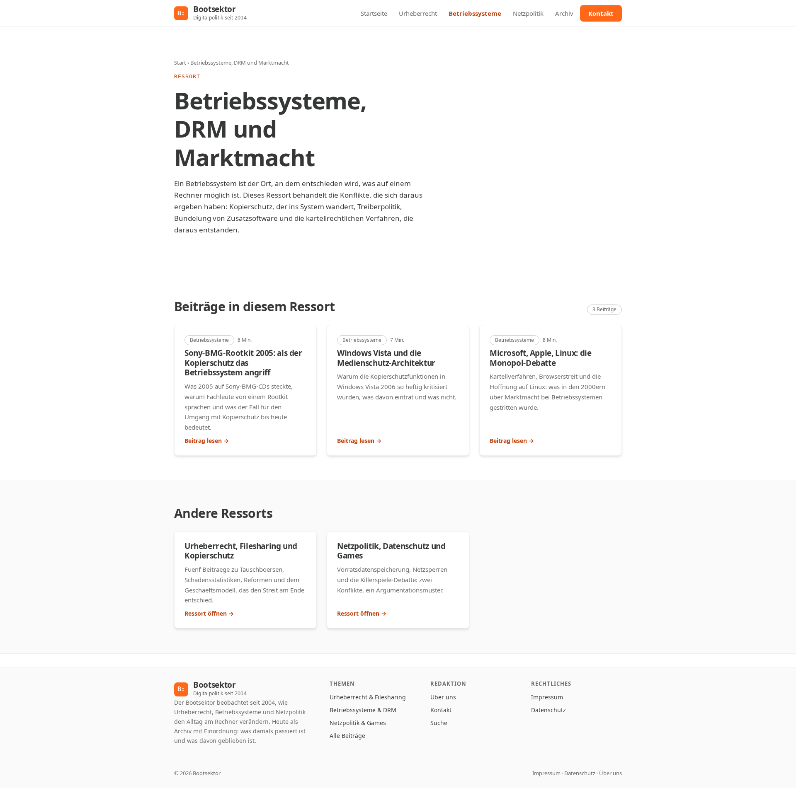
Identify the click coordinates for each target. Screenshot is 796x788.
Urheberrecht (418, 13)
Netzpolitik (528, 13)
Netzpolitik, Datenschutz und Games (391, 551)
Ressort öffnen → (209, 613)
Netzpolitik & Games (358, 723)
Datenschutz (548, 710)
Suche (438, 723)
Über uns (443, 697)
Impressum (547, 697)
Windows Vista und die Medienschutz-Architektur (386, 358)
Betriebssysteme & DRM (363, 710)
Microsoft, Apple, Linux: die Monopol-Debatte (540, 358)
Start (180, 62)
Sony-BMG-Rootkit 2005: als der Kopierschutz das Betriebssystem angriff (243, 363)
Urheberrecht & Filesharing (368, 697)
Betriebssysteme (475, 13)
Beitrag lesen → (206, 441)
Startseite (374, 13)
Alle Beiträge (347, 736)
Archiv (564, 13)
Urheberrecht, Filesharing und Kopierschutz (240, 551)
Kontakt (601, 13)
